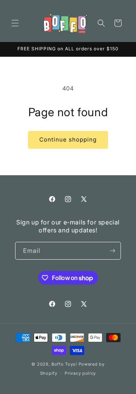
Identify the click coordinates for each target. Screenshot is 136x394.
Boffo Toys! (64, 364)
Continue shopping (68, 139)
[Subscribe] (112, 251)
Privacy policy (80, 373)
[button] (15, 23)
